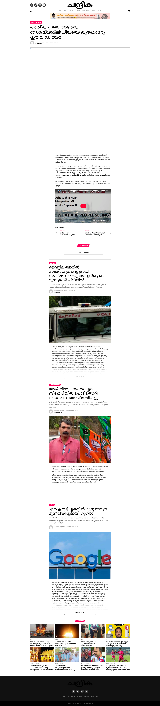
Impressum (79, 696)
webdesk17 (58, 292)
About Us (86, 696)
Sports (71, 11)
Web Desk (39, 43)
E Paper (99, 11)
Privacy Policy (71, 696)
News (65, 11)
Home (60, 11)
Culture (78, 11)
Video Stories (86, 11)
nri (97, 696)
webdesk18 (58, 412)
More (93, 11)
